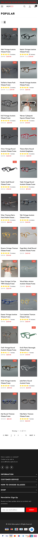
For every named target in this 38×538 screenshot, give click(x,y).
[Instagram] (7, 467)
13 (26, 435)
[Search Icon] (24, 6)
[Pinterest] (11, 467)
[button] (31, 530)
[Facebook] (2, 467)
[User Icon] (30, 6)
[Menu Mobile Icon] (2, 6)
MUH (8, 6)
